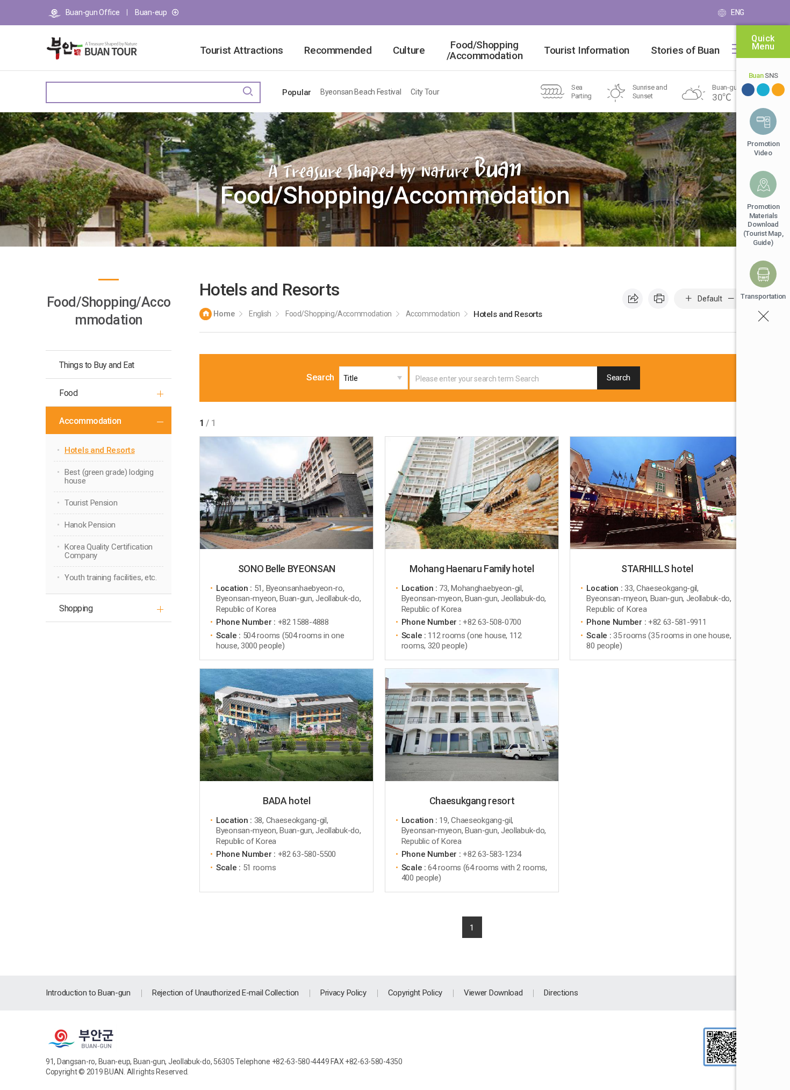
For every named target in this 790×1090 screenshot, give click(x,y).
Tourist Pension (91, 503)
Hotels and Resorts (99, 450)
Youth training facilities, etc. (110, 577)
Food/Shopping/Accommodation (485, 50)
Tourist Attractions (241, 50)
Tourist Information (586, 50)
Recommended (337, 50)
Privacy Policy (343, 993)
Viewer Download (493, 993)
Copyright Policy (415, 993)
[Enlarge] (688, 299)
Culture (409, 50)
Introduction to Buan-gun (88, 993)
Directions (561, 993)
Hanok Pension (90, 525)
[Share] (632, 298)
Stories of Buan (685, 50)
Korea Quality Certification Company (108, 551)
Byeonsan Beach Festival (360, 92)
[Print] (658, 298)
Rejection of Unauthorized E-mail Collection (225, 993)
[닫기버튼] (763, 316)
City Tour (425, 92)
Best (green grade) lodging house (108, 476)
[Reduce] (731, 299)
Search (320, 377)
